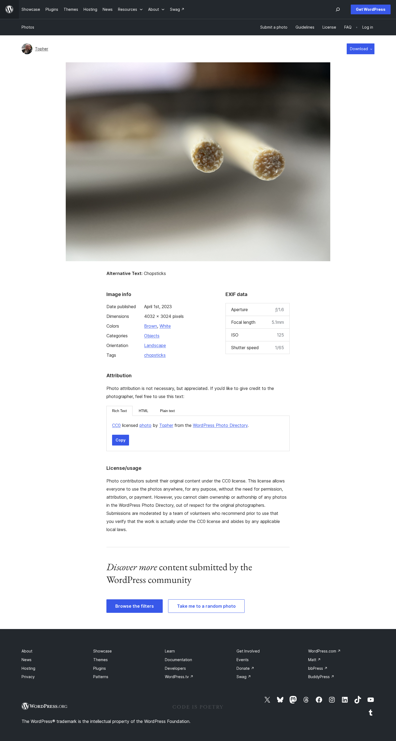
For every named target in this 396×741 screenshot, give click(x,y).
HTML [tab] (143, 411)
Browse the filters (134, 606)
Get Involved (248, 651)
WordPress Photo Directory (220, 425)
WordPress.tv (179, 676)
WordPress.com (324, 651)
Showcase (102, 651)
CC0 (116, 425)
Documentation (178, 659)
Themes (100, 659)
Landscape (155, 345)
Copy (121, 440)
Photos (28, 27)
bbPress (318, 668)
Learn (170, 651)
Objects (151, 335)
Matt (314, 659)
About (27, 651)
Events (243, 659)
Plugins (99, 668)
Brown (150, 326)
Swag (244, 676)
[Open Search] (337, 9)
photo (145, 425)
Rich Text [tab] (119, 411)
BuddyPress (321, 676)
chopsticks (155, 355)
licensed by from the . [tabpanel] (180, 425)
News (27, 659)
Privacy (28, 676)
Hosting (28, 668)
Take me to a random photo (206, 606)
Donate (245, 668)
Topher (41, 48)
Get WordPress (370, 9)
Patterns (100, 676)
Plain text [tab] (167, 411)
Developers (175, 668)
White (165, 326)
